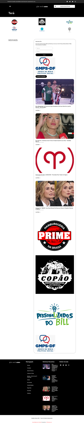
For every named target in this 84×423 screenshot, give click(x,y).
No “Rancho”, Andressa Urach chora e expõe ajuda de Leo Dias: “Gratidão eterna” (53, 141)
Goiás (28, 379)
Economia (29, 382)
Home (28, 365)
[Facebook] (67, 1)
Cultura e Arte (30, 373)
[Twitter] (70, 1)
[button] (10, 6)
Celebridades (30, 385)
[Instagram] (75, 1)
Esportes (29, 388)
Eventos (29, 390)
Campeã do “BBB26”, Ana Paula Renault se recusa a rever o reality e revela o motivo (54, 208)
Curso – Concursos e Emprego (32, 376)
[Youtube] (72, 1)
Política (29, 393)
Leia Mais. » (38, 110)
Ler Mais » (54, 372)
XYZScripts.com (49, 422)
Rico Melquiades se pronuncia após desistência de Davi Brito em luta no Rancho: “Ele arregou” (53, 107)
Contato (29, 368)
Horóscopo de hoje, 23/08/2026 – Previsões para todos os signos (51, 174)
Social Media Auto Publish (36, 422)
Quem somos (30, 370)
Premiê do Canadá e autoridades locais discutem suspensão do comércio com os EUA (54, 379)
